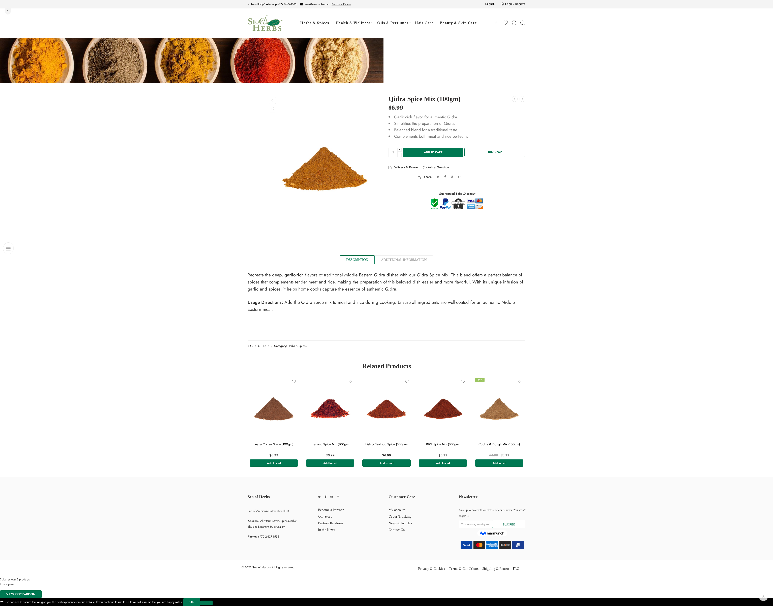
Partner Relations (330, 523)
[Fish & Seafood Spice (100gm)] (386, 409)
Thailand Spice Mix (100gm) (330, 444)
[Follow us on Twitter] (319, 497)
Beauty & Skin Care (458, 23)
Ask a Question (438, 167)
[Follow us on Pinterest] (331, 497)
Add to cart (433, 152)
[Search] (522, 23)
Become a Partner (341, 4)
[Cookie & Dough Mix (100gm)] (499, 409)
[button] (274, 463)
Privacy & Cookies (431, 569)
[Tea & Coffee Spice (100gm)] (274, 409)
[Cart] (497, 23)
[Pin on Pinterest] (452, 177)
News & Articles (400, 523)
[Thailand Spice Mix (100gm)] (330, 409)
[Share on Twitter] (438, 177)
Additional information (404, 260)
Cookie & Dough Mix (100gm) (499, 444)
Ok (191, 602)
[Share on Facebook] (445, 177)
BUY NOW (495, 152)
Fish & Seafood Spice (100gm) (386, 444)
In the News (326, 530)
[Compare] (272, 109)
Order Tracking (400, 516)
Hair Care (424, 23)
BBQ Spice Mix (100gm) (443, 444)
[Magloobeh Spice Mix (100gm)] (522, 99)
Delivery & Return (405, 167)
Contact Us (397, 530)
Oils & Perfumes (393, 23)
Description (357, 260)
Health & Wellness (353, 23)
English (490, 4)
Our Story (325, 516)
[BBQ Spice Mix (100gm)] (443, 409)
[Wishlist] (272, 100)
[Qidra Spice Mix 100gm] (324, 168)
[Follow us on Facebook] (325, 497)
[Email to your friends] (459, 177)
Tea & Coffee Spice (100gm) (273, 444)
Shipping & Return (495, 569)
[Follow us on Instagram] (338, 497)
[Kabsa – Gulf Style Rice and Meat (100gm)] (515, 99)
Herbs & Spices (314, 23)
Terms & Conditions (463, 569)
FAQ (516, 569)
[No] (206, 603)
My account (397, 510)
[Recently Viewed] (763, 596)
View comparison (20, 594)
